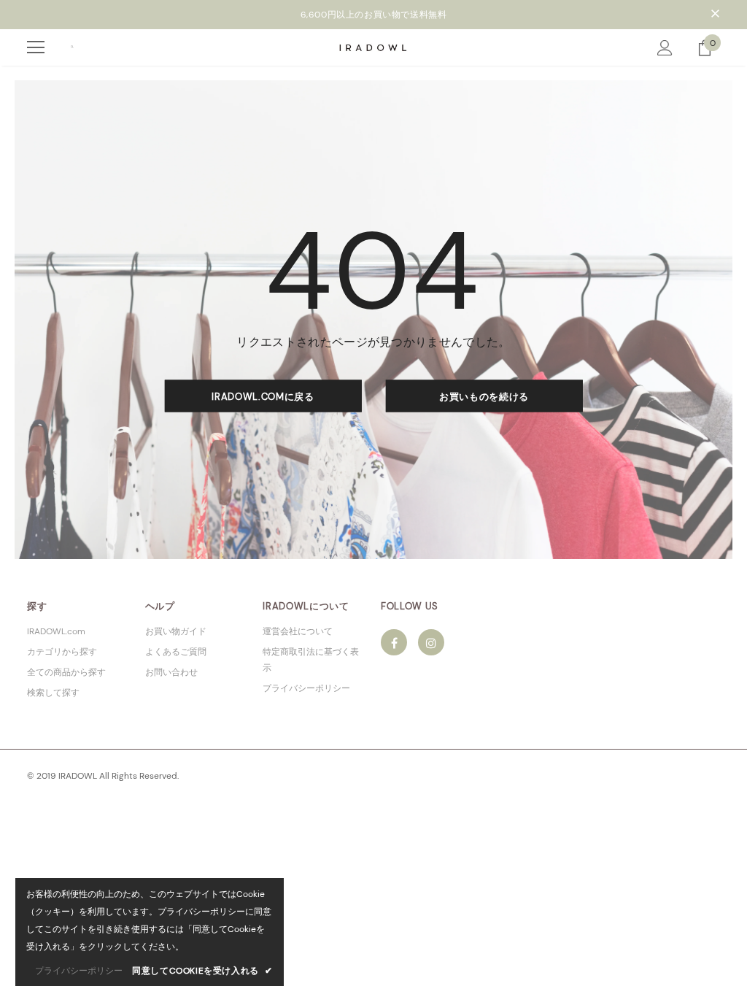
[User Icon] (665, 47)
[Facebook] (394, 642)
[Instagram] (431, 642)
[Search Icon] (72, 47)
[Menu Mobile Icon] (35, 47)
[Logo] (374, 46)
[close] (715, 14)
